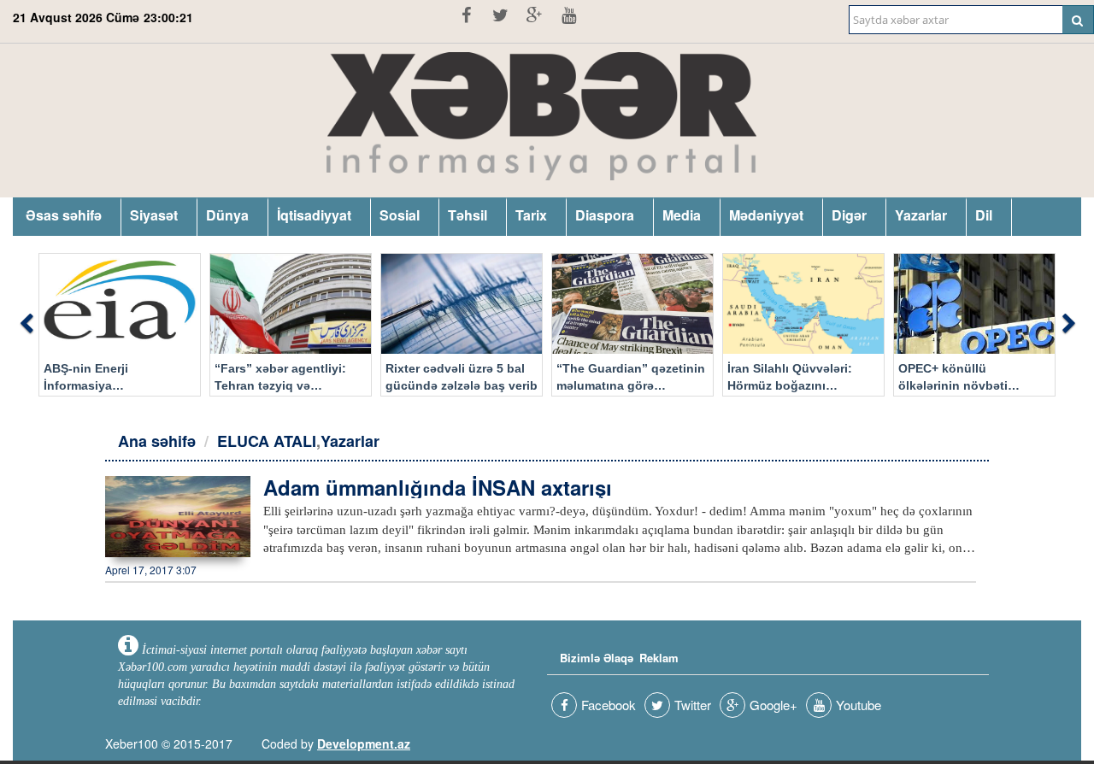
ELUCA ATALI (266, 441)
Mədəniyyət (766, 215)
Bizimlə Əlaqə (596, 657)
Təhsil (467, 215)
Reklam (659, 657)
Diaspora (604, 215)
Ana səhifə (157, 441)
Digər (849, 215)
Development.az (363, 743)
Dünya (227, 215)
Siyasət (154, 215)
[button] (25, 325)
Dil (983, 215)
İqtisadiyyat (314, 215)
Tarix (531, 215)
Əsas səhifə (64, 215)
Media (681, 215)
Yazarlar (921, 215)
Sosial (399, 215)
